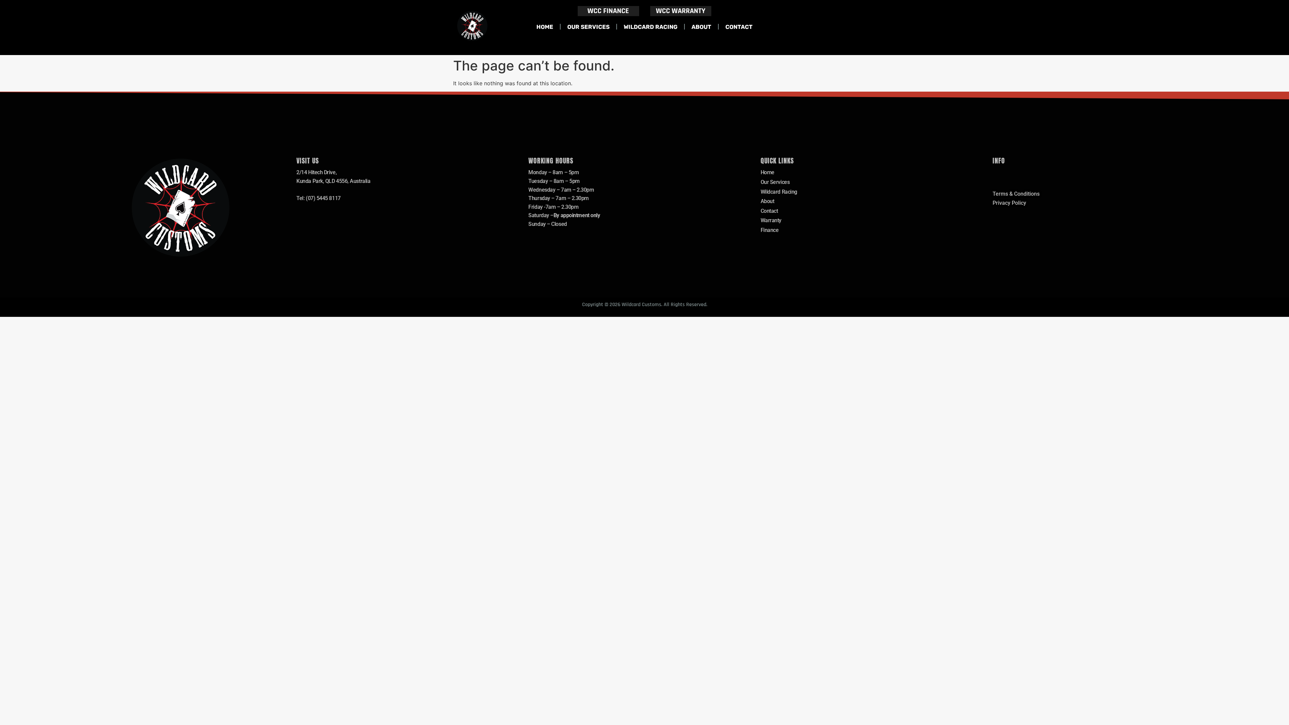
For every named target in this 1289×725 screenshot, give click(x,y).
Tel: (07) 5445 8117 (318, 198)
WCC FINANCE (608, 11)
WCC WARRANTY (680, 11)
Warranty (771, 220)
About (701, 26)
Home (544, 26)
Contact (739, 26)
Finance (770, 230)
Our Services (588, 26)
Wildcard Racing (650, 26)
